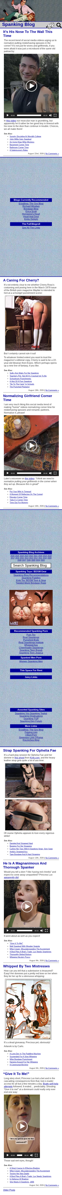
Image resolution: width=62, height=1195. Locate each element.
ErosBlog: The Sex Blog (31, 203)
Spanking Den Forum (31, 721)
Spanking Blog (18, 24)
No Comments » (52, 154)
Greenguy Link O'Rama (31, 737)
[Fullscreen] (55, 115)
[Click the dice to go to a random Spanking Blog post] (51, 28)
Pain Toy (31, 635)
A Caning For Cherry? (21, 280)
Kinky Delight (31, 219)
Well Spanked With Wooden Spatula (25, 946)
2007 (24, 560)
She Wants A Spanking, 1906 (22, 1182)
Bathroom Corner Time (19, 147)
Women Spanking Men (31, 661)
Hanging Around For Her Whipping (24, 1062)
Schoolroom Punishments (20, 379)
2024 (22, 556)
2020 (40, 556)
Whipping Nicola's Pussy (20, 957)
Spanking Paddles (31, 578)
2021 (36, 556)
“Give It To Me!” (16, 1074)
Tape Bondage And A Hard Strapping (25, 854)
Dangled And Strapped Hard (21, 843)
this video (11, 120)
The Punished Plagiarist (20, 387)
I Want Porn (31, 735)
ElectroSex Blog (31, 740)
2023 (26, 556)
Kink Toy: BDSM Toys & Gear (31, 580)
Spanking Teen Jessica (31, 653)
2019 (45, 556)
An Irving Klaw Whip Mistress (22, 142)
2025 (17, 556)
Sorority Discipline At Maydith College (25, 136)
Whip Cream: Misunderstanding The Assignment (30, 949)
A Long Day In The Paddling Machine (25, 1054)
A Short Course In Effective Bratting (25, 1168)
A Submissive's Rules (19, 150)
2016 (17, 558)
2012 (36, 558)
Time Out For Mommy (19, 502)
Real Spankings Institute (31, 642)
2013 (31, 558)
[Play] (7, 115)
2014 (27, 558)
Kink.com (35, 757)
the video (29, 478)
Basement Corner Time (19, 145)
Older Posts (9, 1190)
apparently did (11, 877)
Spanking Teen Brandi (31, 650)
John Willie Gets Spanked (20, 139)
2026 (13, 556)
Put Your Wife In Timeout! (20, 491)
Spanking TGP (31, 718)
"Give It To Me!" (16, 943)
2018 (49, 556)
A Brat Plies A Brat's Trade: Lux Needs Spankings (30, 952)
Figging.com (31, 732)
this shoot (19, 757)
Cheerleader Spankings (31, 647)
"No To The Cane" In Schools (22, 384)
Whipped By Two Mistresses (26, 966)
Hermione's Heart (31, 214)
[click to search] (59, 28)
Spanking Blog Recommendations (31, 575)
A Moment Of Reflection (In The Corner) (26, 494)
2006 (29, 560)
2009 (49, 558)
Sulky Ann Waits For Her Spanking (24, 373)
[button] (31, 86)
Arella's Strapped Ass (19, 852)
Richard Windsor (31, 206)
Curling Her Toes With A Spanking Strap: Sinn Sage (31, 849)
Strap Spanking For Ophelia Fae (29, 750)
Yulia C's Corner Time (19, 500)
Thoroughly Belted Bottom (20, 954)
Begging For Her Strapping (21, 846)
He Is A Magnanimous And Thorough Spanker (25, 865)
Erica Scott (31, 211)
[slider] (29, 115)
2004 (38, 560)
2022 (31, 556)
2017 (13, 558)
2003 (43, 560)
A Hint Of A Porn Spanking (21, 381)
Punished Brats (31, 640)
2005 (33, 560)
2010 (45, 558)
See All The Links (31, 227)
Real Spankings (31, 637)
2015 (22, 558)
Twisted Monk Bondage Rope (31, 583)
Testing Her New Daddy (19, 1174)
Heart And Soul (31, 216)
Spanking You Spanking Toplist (31, 713)
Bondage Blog (31, 209)
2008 (19, 560)
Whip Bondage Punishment (21, 1059)
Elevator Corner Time (18, 497)
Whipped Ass (31, 645)
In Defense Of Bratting (19, 1179)
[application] (31, 86)
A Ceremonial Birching (19, 1065)
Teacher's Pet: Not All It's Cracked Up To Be (28, 376)
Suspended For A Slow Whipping (23, 1056)
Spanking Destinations (31, 716)
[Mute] (50, 115)
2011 (40, 558)
